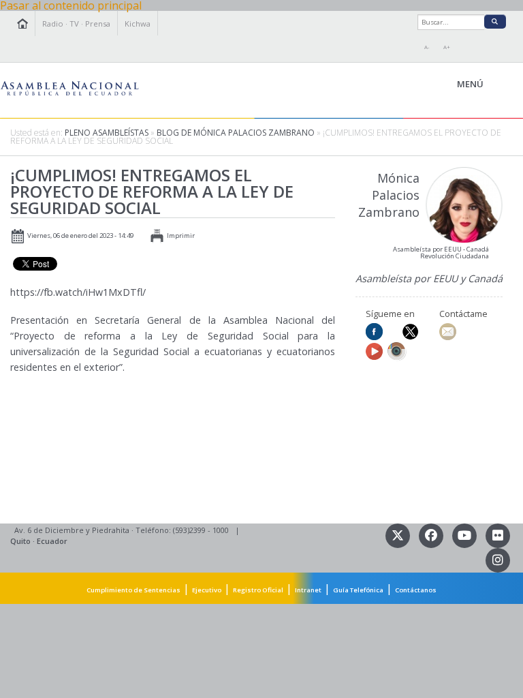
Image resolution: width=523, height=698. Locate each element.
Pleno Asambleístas (106, 132)
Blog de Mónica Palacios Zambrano (237, 132)
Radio (52, 23)
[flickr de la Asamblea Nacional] (497, 534)
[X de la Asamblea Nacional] (398, 534)
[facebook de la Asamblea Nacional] (432, 534)
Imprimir (181, 235)
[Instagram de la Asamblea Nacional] (497, 559)
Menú (501, 84)
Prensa (97, 23)
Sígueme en (390, 314)
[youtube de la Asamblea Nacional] (465, 534)
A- (427, 47)
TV (74, 23)
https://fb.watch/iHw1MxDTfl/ (78, 292)
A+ (446, 47)
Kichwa (137, 23)
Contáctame (463, 314)
